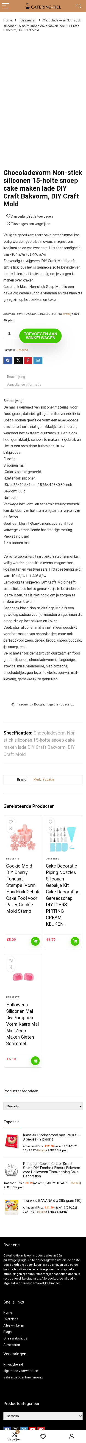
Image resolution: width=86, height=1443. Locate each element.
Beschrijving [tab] (16, 377)
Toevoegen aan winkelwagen (40, 336)
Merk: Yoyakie (43, 780)
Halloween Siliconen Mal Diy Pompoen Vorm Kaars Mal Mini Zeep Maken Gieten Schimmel (22, 1024)
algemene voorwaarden (20, 1371)
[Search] (78, 6)
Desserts (27, 20)
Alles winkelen (13, 1325)
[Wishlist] (43, 1437)
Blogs (7, 1332)
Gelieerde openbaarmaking (23, 1377)
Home (7, 20)
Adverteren (11, 1345)
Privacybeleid (13, 1364)
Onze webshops (15, 1338)
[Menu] (5, 6)
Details (67, 314)
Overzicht (10, 1319)
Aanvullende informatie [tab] (24, 384)
